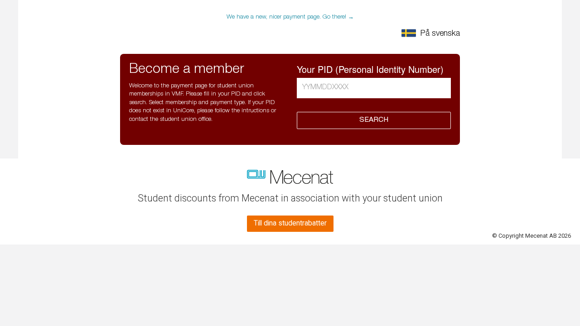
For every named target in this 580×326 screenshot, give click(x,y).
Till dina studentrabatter (290, 223)
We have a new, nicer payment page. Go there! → (290, 17)
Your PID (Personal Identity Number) (370, 69)
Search (373, 120)
